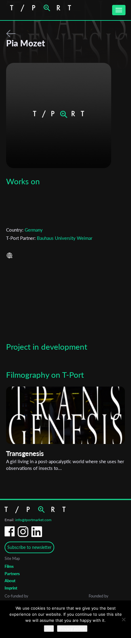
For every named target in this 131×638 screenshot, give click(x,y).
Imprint (11, 588)
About (10, 580)
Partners (12, 573)
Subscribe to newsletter (29, 547)
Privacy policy (72, 628)
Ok (48, 628)
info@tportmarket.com (33, 519)
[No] (123, 619)
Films (9, 566)
